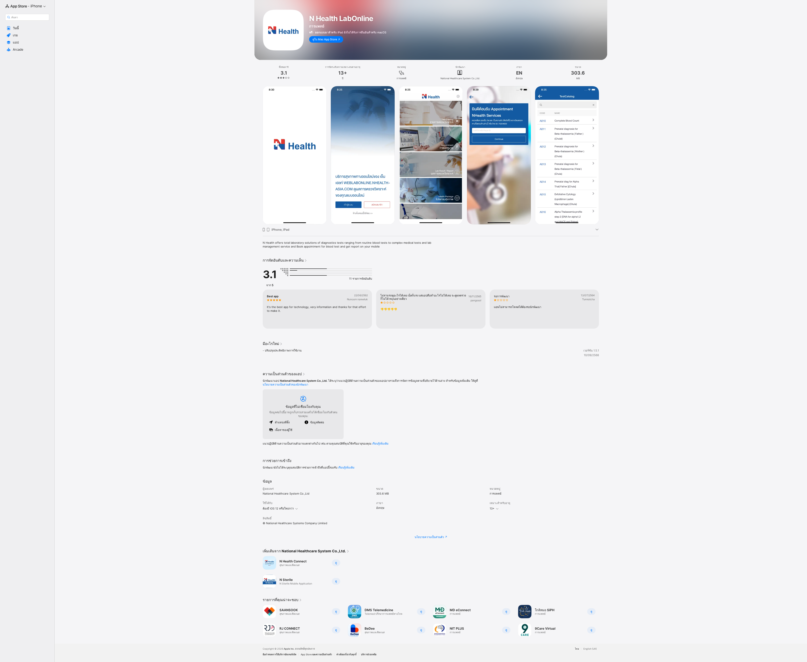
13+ (492, 508)
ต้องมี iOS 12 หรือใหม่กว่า (278, 508)
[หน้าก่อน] (258, 309)
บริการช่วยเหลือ (368, 654)
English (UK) (590, 649)
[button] (27, 28)
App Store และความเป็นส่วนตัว (316, 654)
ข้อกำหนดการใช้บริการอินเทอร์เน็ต (279, 654)
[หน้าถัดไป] (603, 309)
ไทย (577, 649)
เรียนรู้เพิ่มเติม (380, 443)
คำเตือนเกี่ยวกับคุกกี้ (346, 654)
